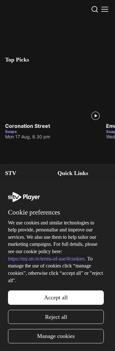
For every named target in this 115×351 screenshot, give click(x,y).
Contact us (68, 258)
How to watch (19, 277)
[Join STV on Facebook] (71, 339)
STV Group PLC (21, 221)
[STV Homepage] (18, 9)
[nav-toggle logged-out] (105, 9)
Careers (13, 202)
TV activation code (77, 202)
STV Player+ (18, 249)
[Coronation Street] (53, 94)
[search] (94, 9)
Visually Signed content (81, 212)
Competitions (19, 286)
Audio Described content (83, 221)
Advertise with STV (25, 212)
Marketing (15, 267)
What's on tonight (23, 258)
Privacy (65, 267)
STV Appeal (17, 193)
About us (66, 249)
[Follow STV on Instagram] (43, 339)
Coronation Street (27, 126)
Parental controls (75, 184)
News (11, 184)
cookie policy (57, 320)
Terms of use (70, 277)
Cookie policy (71, 286)
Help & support (73, 193)
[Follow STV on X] (57, 339)
